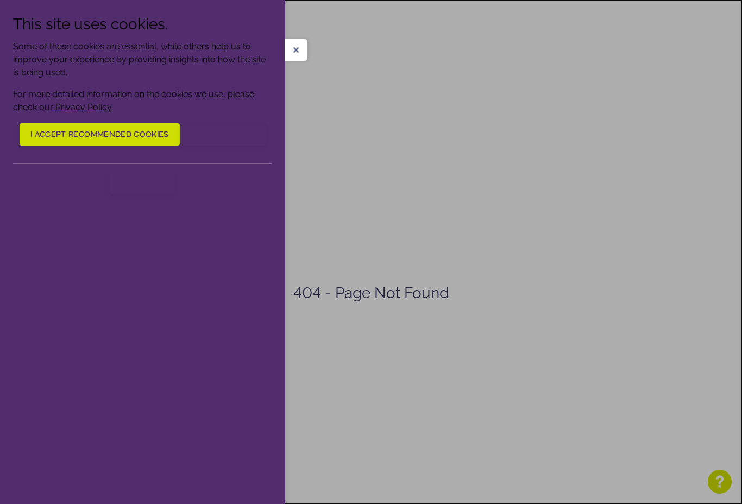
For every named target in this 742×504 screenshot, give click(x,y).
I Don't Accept (222, 134)
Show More (142, 183)
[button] (296, 50)
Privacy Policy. (84, 107)
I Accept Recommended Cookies (99, 134)
